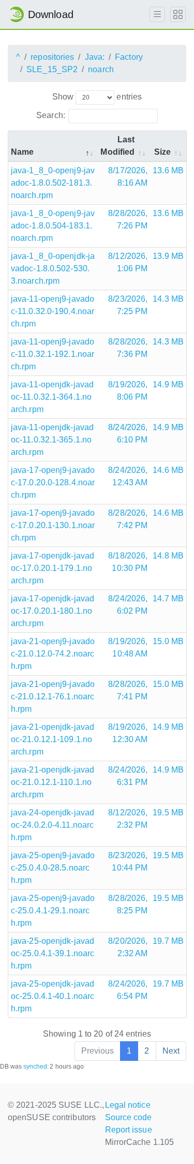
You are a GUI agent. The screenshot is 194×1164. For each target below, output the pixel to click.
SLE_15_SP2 (52, 69)
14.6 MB (168, 470)
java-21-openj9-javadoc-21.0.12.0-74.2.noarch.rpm (53, 653)
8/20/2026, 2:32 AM (127, 947)
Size (162, 151)
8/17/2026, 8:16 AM (127, 176)
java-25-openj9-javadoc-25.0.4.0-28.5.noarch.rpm (53, 867)
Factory (129, 57)
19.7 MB (168, 941)
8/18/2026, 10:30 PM (127, 561)
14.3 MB (168, 298)
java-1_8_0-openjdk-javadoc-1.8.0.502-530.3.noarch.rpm (53, 268)
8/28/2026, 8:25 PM (127, 904)
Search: (50, 115)
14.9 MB (168, 384)
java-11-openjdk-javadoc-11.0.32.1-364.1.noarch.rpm (52, 397)
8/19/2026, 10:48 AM (127, 647)
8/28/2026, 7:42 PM (127, 519)
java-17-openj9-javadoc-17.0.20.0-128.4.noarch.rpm (53, 482)
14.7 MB (168, 598)
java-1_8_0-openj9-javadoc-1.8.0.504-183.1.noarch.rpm (53, 225)
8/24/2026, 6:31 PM (127, 775)
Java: (95, 57)
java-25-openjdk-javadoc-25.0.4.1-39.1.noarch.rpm (52, 953)
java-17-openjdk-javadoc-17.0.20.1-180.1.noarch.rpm (52, 611)
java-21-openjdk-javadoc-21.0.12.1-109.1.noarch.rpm (52, 739)
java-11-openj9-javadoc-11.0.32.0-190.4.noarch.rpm (52, 311)
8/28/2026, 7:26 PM (127, 219)
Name (22, 151)
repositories (52, 57)
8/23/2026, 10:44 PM (127, 861)
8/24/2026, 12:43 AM (127, 476)
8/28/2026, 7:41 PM (127, 690)
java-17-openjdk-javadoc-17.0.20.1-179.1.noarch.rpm (52, 568)
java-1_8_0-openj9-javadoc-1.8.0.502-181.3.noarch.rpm (53, 183)
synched (35, 1066)
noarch (101, 69)
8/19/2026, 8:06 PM (127, 390)
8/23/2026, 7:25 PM (127, 305)
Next (171, 1050)
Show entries (97, 96)
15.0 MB (168, 641)
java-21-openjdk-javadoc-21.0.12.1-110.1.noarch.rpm (52, 782)
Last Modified (117, 145)
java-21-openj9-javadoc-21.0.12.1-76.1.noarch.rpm (53, 696)
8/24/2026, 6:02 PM (127, 604)
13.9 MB (168, 256)
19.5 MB (168, 812)
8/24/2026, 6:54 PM (127, 990)
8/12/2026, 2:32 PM (127, 818)
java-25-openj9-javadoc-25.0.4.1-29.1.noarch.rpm (53, 910)
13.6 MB (168, 170)
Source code (128, 1117)
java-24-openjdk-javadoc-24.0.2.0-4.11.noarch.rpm (52, 825)
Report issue (128, 1129)
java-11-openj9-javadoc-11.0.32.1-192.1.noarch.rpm (52, 354)
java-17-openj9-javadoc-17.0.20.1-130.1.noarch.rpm (53, 525)
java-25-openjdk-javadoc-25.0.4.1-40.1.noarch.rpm (52, 996)
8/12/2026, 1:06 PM (127, 262)
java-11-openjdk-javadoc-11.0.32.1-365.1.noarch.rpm (52, 439)
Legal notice (128, 1105)
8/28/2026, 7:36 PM (127, 347)
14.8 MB (168, 555)
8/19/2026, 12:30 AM (127, 733)
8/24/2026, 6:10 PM (127, 433)
